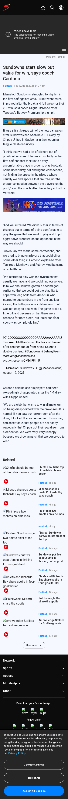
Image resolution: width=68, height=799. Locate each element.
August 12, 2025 (14, 373)
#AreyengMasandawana (19, 356)
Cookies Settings (34, 764)
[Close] (62, 735)
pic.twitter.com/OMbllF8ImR (21, 360)
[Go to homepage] (6, 7)
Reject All (34, 777)
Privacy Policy (17, 753)
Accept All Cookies (33, 790)
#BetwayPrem (50, 351)
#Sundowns (33, 351)
